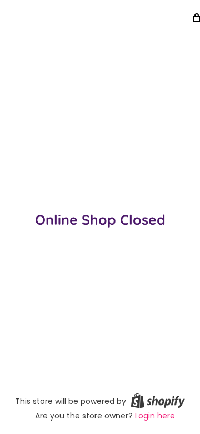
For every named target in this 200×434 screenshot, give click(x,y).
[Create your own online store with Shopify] (158, 400)
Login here (155, 415)
